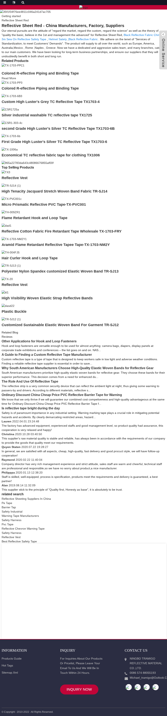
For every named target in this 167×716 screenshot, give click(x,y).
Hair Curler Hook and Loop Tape (30, 258)
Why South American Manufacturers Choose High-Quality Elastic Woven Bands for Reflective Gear (78, 368)
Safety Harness (11, 520)
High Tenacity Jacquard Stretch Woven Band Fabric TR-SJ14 (54, 191)
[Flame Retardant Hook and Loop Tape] (11, 212)
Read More (9, 78)
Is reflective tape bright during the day (31, 408)
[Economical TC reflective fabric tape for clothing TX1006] (10, 149)
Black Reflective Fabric (83, 39)
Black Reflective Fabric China (142, 35)
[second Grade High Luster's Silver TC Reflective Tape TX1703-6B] (12, 122)
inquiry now (79, 689)
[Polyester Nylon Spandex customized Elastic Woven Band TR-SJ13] (11, 265)
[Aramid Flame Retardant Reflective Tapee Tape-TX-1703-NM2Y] (14, 238)
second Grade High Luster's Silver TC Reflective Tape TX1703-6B (58, 129)
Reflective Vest (14, 178)
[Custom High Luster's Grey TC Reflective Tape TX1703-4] (12, 95)
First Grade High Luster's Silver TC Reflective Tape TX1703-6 (54, 142)
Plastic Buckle (14, 311)
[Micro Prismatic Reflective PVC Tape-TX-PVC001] (12, 198)
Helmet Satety (58, 39)
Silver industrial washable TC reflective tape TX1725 (47, 115)
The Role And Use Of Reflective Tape (30, 381)
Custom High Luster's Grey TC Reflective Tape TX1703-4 (51, 102)
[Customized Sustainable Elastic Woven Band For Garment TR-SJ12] (11, 319)
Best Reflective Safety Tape (19, 541)
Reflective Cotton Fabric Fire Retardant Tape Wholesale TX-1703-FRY (62, 231)
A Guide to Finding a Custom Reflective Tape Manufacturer (47, 354)
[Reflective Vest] (6, 172)
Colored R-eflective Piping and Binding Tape (40, 73)
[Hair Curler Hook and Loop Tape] (11, 252)
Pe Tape (7, 503)
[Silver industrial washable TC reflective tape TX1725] (10, 109)
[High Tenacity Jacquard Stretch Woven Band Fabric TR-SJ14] (11, 185)
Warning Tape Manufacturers (20, 515)
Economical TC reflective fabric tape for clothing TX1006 (51, 155)
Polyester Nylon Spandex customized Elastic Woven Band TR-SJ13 (60, 271)
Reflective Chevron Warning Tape (23, 528)
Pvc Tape (7, 524)
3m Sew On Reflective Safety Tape (24, 39)
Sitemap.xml (10, 672)
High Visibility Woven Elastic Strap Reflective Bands (47, 298)
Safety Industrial (12, 511)
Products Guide (12, 658)
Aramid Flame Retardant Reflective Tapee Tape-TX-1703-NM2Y (56, 245)
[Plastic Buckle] (8, 305)
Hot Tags (7, 665)
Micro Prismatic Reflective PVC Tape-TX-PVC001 (44, 204)
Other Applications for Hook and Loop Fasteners (39, 341)
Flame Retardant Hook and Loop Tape (34, 218)
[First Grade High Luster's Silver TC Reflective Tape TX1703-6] (11, 136)
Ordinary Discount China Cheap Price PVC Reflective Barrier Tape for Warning (62, 395)
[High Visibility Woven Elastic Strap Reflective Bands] (5, 292)
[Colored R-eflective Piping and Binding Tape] (13, 65)
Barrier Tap (9, 507)
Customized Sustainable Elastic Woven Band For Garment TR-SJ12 (60, 325)
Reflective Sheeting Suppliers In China (26, 498)
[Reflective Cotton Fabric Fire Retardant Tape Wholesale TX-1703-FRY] (6, 225)
